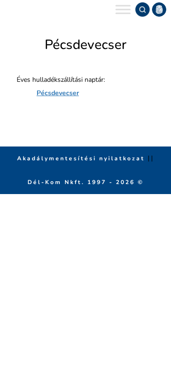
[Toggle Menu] (123, 9)
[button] (159, 9)
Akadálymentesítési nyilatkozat (82, 158)
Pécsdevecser (58, 93)
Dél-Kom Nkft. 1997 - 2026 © (86, 182)
